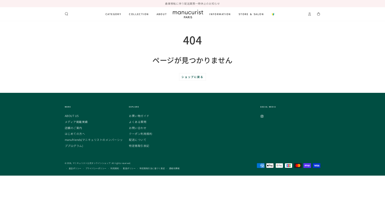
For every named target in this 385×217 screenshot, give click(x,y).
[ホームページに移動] (188, 14)
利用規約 (114, 168)
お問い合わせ (137, 128)
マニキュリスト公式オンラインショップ (91, 163)
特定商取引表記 (139, 146)
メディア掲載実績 (76, 122)
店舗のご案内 (73, 128)
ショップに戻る (192, 77)
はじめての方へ (75, 134)
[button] (66, 14)
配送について (137, 140)
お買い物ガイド (139, 116)
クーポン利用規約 (140, 134)
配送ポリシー (129, 168)
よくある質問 (137, 122)
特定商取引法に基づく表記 (152, 168)
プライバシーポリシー (95, 168)
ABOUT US (72, 116)
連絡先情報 (174, 168)
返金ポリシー (75, 168)
